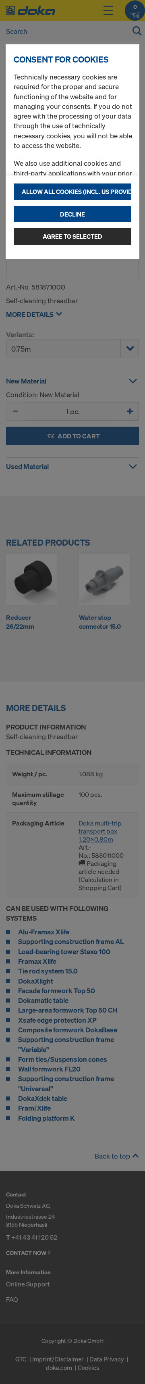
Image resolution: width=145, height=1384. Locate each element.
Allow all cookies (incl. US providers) (76, 192)
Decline (72, 214)
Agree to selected (72, 236)
